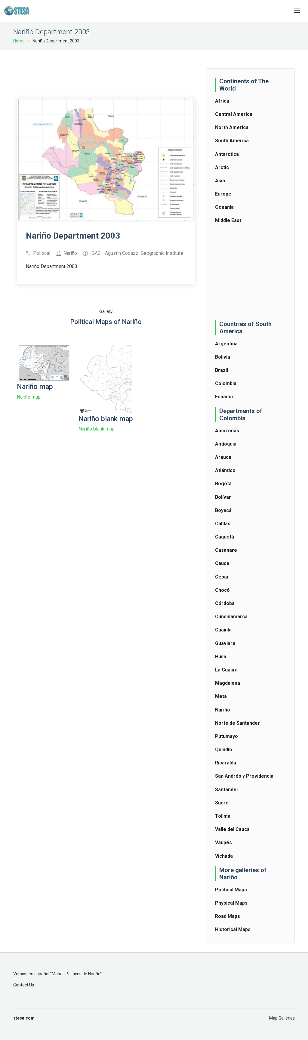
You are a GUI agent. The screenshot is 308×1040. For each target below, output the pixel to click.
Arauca (223, 457)
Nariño (222, 710)
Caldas (222, 523)
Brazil (221, 370)
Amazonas (227, 431)
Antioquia (225, 444)
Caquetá (224, 537)
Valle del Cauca (232, 829)
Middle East (228, 220)
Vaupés (223, 842)
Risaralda (225, 763)
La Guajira (226, 670)
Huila (220, 656)
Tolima (222, 816)
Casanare (226, 550)
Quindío (223, 749)
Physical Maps (231, 903)
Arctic (222, 167)
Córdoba (225, 603)
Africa (222, 101)
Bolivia (222, 357)
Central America (233, 114)
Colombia (225, 383)
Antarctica (227, 154)
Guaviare (225, 643)
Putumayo (226, 736)
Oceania (224, 207)
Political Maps (231, 890)
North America (231, 127)
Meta (221, 696)
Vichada (224, 856)
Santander (227, 789)
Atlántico (225, 470)
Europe (223, 194)
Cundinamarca (231, 616)
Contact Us (23, 985)
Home (19, 41)
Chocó (222, 590)
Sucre (222, 803)
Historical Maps (233, 929)
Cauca (222, 563)
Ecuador (224, 397)
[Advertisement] (126, 69)
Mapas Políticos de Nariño (76, 973)
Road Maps (227, 916)
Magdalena (227, 683)
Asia (220, 181)
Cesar (222, 577)
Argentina (226, 344)
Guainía (223, 630)
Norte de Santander (237, 723)
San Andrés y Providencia (244, 776)
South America (232, 141)
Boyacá (223, 510)
